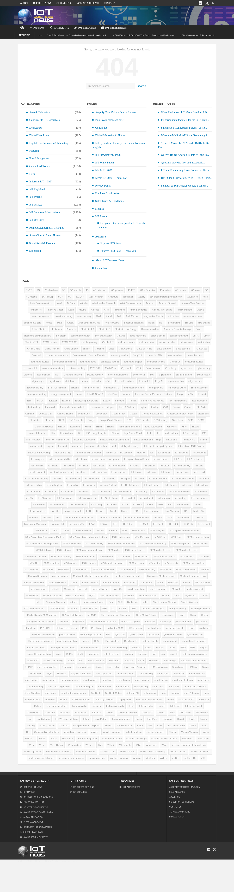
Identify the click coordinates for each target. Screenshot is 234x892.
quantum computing (67, 641)
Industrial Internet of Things (147, 439)
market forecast (90, 582)
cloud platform (164, 348)
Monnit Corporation (52, 595)
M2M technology (147, 569)
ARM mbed (119, 309)
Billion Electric (39, 329)
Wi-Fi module (74, 745)
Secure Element (96, 660)
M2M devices (201, 543)
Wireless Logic (107, 751)
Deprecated (35, 127)
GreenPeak (177, 420)
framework (50, 407)
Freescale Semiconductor (73, 407)
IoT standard (128, 498)
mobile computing (158, 589)
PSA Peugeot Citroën (90, 634)
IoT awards (68, 465)
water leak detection (112, 738)
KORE (136, 511)
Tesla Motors (100, 719)
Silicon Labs (113, 667)
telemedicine (81, 712)
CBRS (196, 335)
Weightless (187, 738)
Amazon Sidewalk (168, 303)
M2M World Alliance (186, 569)
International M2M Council (191, 446)
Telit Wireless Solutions (66, 719)
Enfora (79, 394)
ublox (159, 725)
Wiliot (138, 745)
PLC (84, 628)
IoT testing (96, 504)
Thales (138, 719)
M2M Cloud (176, 537)
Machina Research (37, 576)
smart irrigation (142, 680)
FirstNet (133, 400)
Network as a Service (93, 602)
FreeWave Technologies (102, 407)
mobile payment (195, 589)
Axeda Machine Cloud (89, 322)
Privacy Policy (103, 185)
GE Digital (201, 407)
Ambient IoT (36, 309)
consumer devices (194, 361)
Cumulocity (170, 368)
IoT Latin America (158, 478)
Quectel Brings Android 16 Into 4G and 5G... (185, 154)
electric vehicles (91, 387)
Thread (180, 719)
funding (154, 407)
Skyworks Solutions (81, 673)
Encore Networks (199, 387)
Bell (161, 322)
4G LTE (131, 290)
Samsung (142, 654)
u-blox (140, 725)
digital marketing (184, 374)
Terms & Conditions (179, 812)
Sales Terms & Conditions (109, 201)
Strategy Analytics (105, 699)
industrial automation (84, 439)
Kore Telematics (152, 511)
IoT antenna (81, 459)
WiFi (100, 745)
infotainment (36, 446)
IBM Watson (66, 433)
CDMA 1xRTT (31, 342)
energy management (61, 394)
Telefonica (175, 706)
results (172, 647)
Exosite (106, 400)
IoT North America (130, 485)
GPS (129, 420)
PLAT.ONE (45, 628)
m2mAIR (205, 569)
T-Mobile (36, 706)
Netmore (74, 602)
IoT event (151, 472)
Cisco (111, 348)
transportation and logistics (86, 725)
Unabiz (204, 725)
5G (206, 290)
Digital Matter (203, 374)
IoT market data (34, 485)
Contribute (101, 127)
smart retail (158, 686)
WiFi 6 (110, 745)
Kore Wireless (172, 511)
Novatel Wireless (189, 602)
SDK (80, 660)
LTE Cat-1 (158, 524)
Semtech (128, 660)
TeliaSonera (202, 712)
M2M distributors (44, 550)
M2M (124, 530)
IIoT (159, 433)
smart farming (49, 680)
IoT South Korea (109, 498)
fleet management (178, 400)
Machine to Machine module (161, 576)
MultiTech (129, 595)
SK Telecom (35, 673)
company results (119, 355)
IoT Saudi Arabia (101, 491)
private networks (67, 634)
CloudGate (201, 348)
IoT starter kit (146, 498)
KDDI (88, 511)
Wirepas (137, 758)
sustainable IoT (186, 699)
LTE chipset (204, 524)
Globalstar (35, 420)
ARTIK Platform (185, 309)
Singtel (205, 667)
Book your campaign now (109, 119)
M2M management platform (89, 550)
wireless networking (200, 751)
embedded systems (134, 387)
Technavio (96, 706)
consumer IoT (30, 368)
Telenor (110, 712)
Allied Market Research (103, 303)
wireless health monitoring (58, 751)
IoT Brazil (83, 465)
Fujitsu (143, 407)
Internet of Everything (39, 452)
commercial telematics (57, 355)
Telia (172, 712)
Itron (170, 504)
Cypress (28, 374)
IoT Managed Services (182, 478)
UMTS (192, 725)
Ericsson (126, 394)
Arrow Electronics (138, 309)
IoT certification (117, 465)
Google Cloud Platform (111, 420)
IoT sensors (158, 491)
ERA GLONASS (95, 394)
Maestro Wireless (57, 582)
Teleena (161, 706)
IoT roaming (67, 491)
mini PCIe (118, 589)
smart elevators (197, 673)
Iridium (150, 504)
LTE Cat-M (188, 524)
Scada (70, 660)
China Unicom (71, 348)
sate (163, 654)
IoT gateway (183, 472)
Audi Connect (132, 316)
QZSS (97, 641)
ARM (106, 309)
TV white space (124, 725)
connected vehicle (156, 361)
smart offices (122, 686)
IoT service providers (179, 491)
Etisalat (202, 394)
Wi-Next (89, 745)
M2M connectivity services (121, 543)
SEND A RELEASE (89, 3)
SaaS (80, 654)
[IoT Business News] (36, 15)
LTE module (41, 530)
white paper (203, 738)
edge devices (195, 381)
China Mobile (33, 348)
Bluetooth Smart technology (177, 329)
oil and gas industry (201, 608)
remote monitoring (36, 647)
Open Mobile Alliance (146, 615)
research (160, 647)
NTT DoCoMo (57, 608)
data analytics (44, 374)
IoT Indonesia (73, 478)
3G (63, 290)
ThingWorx (167, 719)
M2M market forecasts (187, 550)
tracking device (46, 725)
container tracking (76, 368)
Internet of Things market (88, 452)
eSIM (191, 394)
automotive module (192, 316)
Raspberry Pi (130, 641)
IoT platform (171, 485)
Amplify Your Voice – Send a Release (115, 112)
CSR (138, 368)
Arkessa (95, 309)
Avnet (49, 322)
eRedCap (112, 394)
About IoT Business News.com (184, 787)
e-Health (97, 381)
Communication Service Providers (90, 355)
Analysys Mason (55, 309)
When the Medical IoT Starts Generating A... (185, 135)
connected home (88, 361)
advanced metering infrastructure (166, 296)
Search (141, 86)
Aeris (205, 296)
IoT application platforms (136, 459)
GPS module (142, 420)
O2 (113, 608)
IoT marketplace (54, 485)
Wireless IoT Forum (86, 751)
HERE (99, 426)
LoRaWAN (200, 517)
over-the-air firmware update (102, 621)
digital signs (38, 381)
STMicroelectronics (81, 699)
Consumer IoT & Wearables (44, 119)
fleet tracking (34, 407)
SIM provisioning (159, 667)
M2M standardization (103, 569)
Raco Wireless (112, 641)
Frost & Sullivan (127, 407)
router (58, 654)
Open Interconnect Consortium (116, 615)
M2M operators (51, 563)
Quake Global (136, 634)
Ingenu (50, 446)
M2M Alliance (138, 530)
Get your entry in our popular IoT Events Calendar (121, 225)
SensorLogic (170, 660)
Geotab (133, 413)
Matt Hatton (146, 582)
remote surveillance (89, 647)
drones (84, 381)
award (59, 322)
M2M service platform (194, 563)
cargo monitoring (138, 335)
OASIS (122, 608)
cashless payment (179, 335)
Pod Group (96, 628)
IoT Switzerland (57, 504)
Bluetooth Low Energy (126, 329)
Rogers (203, 647)
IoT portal (186, 485)
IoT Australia (37, 465)
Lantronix (33, 517)
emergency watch (177, 387)
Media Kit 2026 (103, 170)
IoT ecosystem (118, 472)
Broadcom (61, 335)
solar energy (150, 693)
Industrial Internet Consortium (114, 439)
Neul (111, 602)
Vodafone (29, 738)
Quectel (85, 641)
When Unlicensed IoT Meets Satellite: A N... (185, 112)
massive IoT (130, 582)
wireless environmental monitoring (189, 745)
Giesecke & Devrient (152, 413)
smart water (50, 693)
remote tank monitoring (115, 647)
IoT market (204, 478)
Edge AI (159, 381)
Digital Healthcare (39, 135)
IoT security (141, 491)
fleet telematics (199, 400)
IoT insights (109, 478)
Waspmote (67, 738)
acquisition (128, 296)
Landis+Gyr (199, 511)
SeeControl (114, 660)
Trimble (108, 725)
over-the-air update (130, 621)
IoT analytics (37, 459)
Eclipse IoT (144, 381)
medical (186, 582)
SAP (154, 654)
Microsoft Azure (100, 589)
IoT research (33, 491)
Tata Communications (56, 706)
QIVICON (120, 634)
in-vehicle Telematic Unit (57, 439)
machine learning (60, 576)
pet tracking (29, 628)
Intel (114, 446)
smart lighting (161, 680)
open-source (168, 615)
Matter (160, 582)
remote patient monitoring (62, 647)
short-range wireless (47, 667)
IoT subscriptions (199, 498)
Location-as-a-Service (109, 517)
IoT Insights (61, 28)
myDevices (190, 595)
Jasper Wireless (38, 511)
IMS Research (33, 439)
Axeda (70, 322)
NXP (104, 608)
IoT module (72, 485)
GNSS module (76, 420)
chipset (86, 348)
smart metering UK (84, 686)
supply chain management (149, 699)
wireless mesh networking (152, 751)
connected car (175, 355)
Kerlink (113, 511)
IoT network (89, 485)
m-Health (112, 530)
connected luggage (133, 361)
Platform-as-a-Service (66, 628)
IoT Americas (199, 452)
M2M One (34, 563)
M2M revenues (136, 563)
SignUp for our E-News (181, 802)
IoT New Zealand (108, 485)
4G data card (99, 290)
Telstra (86, 719)
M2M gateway (64, 550)
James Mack (183, 504)
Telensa (161, 712)
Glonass (49, 420)
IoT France (166, 472)
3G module (75, 290)
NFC (120, 602)
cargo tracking (158, 335)
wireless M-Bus (127, 751)
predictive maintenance (43, 634)
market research (111, 582)
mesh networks (38, 589)
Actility (141, 296)
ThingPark (152, 719)
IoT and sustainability (59, 459)
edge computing (176, 381)
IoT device (82, 472)
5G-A (60, 296)
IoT (151, 452)
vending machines (155, 732)
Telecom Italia (146, 706)
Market (74, 582)
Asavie (200, 309)
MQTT (91, 595)
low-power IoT (57, 524)
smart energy (31, 680)
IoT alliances (181, 452)
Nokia (145, 602)
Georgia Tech (118, 413)
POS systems (135, 628)
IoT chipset (149, 465)
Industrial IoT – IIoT (40, 181)
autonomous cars (32, 322)
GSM (190, 420)
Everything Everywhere (86, 400)
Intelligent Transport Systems (159, 446)
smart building (146, 673)
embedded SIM (111, 387)
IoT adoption (164, 452)
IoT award (53, 465)
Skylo (49, 673)
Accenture (113, 296)
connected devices (40, 361)
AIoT (59, 303)
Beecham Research (134, 322)
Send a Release (177, 792)
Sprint (207, 693)
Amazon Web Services (192, 303)
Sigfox (98, 667)
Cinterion (99, 348)
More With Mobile (75, 595)
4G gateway (117, 290)
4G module (180, 290)
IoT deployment (37, 472)
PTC (108, 634)
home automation (153, 426)
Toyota (192, 719)
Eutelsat (66, 400)
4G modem (165, 290)
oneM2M (92, 615)
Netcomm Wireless (55, 602)
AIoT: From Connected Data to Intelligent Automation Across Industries (63, 35)
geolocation (101, 413)
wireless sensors (97, 758)
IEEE (149, 433)
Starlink (63, 699)
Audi (119, 316)
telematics (64, 712)
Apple (71, 309)
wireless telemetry (119, 758)
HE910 (61, 426)
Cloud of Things (144, 348)
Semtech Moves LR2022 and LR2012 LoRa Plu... (183, 145)
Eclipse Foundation (124, 381)
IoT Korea (139, 478)
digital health (165, 374)
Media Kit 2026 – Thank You (111, 177)
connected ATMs (155, 355)
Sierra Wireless (83, 667)
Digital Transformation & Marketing (48, 143)
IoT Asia (178, 459)
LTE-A (55, 530)
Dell (57, 374)
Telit (29, 719)
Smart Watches (32, 693)
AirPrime (71, 303)
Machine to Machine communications (91, 576)
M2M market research (35, 556)
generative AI (84, 413)
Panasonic (149, 621)
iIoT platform (171, 433)
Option (182, 615)
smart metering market (59, 686)
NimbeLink (132, 602)
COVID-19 (95, 368)
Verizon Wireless (189, 732)
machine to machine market (129, 576)
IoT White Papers (116, 28)
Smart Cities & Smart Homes (45, 235)
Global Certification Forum (180, 413)
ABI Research (96, 296)
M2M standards (126, 569)
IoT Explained (87, 28)
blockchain (56, 329)
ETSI (29, 400)
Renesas (136, 647)
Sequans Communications (194, 660)
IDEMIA (115, 433)
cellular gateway (89, 342)
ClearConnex (125, 348)
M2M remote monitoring (112, 563)
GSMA (201, 420)
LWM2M (100, 530)
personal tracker (183, 621)
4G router (195, 290)
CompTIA (137, 355)
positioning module (174, 628)
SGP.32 (29, 667)
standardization (32, 699)
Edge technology (35, 387)
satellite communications (195, 654)
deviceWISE (139, 374)
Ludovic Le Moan (82, 530)
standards (50, 699)
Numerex (72, 608)
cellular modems (126, 342)
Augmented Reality (153, 316)
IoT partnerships (152, 485)
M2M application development (184, 530)
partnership (165, 621)
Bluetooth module (150, 329)
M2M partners (70, 563)
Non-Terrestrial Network (164, 602)
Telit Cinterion (43, 719)
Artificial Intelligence (162, 309)
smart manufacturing (182, 680)
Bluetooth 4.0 (87, 329)
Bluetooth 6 (104, 329)
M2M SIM (48, 569)
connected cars (194, 355)
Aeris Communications (41, 303)
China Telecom (52, 348)
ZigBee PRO (190, 758)
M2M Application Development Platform (45, 537)
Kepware (100, 511)
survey (170, 699)
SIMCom (193, 667)
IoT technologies (78, 504)
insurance (76, 446)
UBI (150, 725)
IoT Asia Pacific (195, 459)
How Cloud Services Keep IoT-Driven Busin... (186, 177)
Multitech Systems (147, 595)
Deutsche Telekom (73, 374)
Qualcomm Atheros (173, 634)
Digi (152, 374)
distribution (70, 381)
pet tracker (201, 621)
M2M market (114, 550)
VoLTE (42, 738)
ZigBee (175, 758)
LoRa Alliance (183, 517)
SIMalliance (178, 667)
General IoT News (39, 166)
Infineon (204, 439)
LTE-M (66, 530)
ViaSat (206, 732)
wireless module (178, 751)
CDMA (207, 335)
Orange (204, 615)
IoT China (134, 465)
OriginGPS (78, 621)
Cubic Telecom (153, 368)
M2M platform (89, 563)
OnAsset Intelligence (72, 615)
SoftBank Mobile (113, 693)
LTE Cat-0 (143, 524)
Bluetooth (71, 329)
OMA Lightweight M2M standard (41, 615)
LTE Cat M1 (128, 524)
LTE (115, 524)
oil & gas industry (177, 608)
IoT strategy (181, 498)
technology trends (115, 706)
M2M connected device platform (42, 543)
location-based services (137, 517)
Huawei (195, 426)
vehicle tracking (133, 732)
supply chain (125, 699)
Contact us (101, 268)
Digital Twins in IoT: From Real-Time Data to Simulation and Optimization (129, 35)
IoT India (57, 478)
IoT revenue (50, 491)
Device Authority (95, 374)
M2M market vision (85, 556)
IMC (204, 433)
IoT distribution (99, 472)
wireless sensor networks (71, 758)
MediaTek (173, 582)
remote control (170, 641)
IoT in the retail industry (36, 478)
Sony (163, 693)
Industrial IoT (172, 439)
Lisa (58, 517)
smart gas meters (69, 680)
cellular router (186, 342)
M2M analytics (157, 530)
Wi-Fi (31, 745)
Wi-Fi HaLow (56, 745)
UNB (27, 732)
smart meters (105, 686)
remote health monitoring (194, 641)
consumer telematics (52, 368)
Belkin (151, 322)
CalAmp (121, 335)
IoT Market (35, 204)
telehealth (50, 712)
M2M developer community (152, 543)
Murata (165, 595)
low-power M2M (76, 524)
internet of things (62, 452)
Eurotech (52, 400)
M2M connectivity (94, 543)
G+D (165, 407)
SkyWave (61, 673)
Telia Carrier (185, 712)
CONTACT (109, 3)
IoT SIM (30, 498)
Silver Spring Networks (135, 667)
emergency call (156, 387)
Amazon (150, 303)
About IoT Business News (109, 260)
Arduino (82, 309)
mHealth (55, 589)
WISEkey (150, 758)
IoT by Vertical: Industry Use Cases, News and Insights (119, 145)
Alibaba (84, 303)
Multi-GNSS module (109, 595)
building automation (80, 335)
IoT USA (137, 504)
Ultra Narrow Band (176, 725)
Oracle (193, 615)
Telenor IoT (147, 712)
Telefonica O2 (33, 712)
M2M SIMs (63, 569)
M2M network (187, 556)
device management (118, 374)
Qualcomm (153, 634)
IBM (53, 433)
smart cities (163, 673)
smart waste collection (195, 686)
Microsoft (83, 589)
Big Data (189, 322)
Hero (32, 173)
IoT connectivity (182, 465)
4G (87, 290)
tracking (31, 725)
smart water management (73, 693)
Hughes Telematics (37, 433)
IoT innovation (92, 478)
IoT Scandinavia (123, 491)
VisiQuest (73, 861)
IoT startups (164, 498)
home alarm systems (129, 426)
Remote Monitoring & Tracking (46, 227)
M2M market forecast (160, 550)
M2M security (171, 563)
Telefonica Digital (193, 706)
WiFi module (125, 745)
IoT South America (87, 498)
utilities (94, 732)
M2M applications (121, 537)
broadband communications (37, 335)
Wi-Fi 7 (42, 745)
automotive (173, 316)
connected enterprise (64, 361)
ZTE (203, 758)
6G (69, 296)
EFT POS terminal (57, 387)
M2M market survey (61, 556)
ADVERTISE (65, 3)
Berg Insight (174, 322)
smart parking (141, 686)
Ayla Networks (112, 322)
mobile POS (32, 595)
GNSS (61, 420)
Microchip (69, 589)
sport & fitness (191, 693)
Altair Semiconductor (130, 303)
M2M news (204, 556)
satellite (174, 654)
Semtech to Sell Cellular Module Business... (184, 185)
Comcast (36, 355)
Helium (88, 426)
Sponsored (35, 250)
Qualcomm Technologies (40, 641)
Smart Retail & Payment (42, 243)
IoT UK (124, 504)
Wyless (163, 758)
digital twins (55, 381)
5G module (31, 296)
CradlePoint (110, 368)
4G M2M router (147, 290)
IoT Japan (125, 478)
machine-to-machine (34, 582)
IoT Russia (83, 491)
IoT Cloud (164, 465)
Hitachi (110, 426)
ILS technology (190, 433)
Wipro (164, 745)
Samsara (128, 654)
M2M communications (198, 537)
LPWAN (104, 524)
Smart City (179, 673)
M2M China (160, 537)
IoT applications (161, 459)
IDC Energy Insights (96, 433)
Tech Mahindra (79, 706)
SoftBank (95, 693)
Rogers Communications (39, 654)
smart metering (35, 686)
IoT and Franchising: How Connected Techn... (186, 170)
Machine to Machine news (193, 576)
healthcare (75, 426)
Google (91, 420)
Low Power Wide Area (35, 524)
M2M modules (142, 556)
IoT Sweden (39, 504)
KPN (186, 511)
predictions (204, 628)
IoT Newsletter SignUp (108, 154)
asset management (41, 316)
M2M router (154, 563)
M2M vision (165, 569)
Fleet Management (39, 158)
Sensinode (154, 660)
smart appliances (125, 673)
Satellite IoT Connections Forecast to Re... (184, 127)
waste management (87, 738)
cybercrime (186, 368)
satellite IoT (33, 660)
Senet (141, 660)
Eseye (180, 394)
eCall (108, 381)
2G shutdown (51, 290)
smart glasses (90, 680)
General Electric (65, 413)
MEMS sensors (203, 582)
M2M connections (72, 543)
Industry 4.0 (189, 439)
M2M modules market (165, 556)
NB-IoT (204, 595)
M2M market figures (135, 550)
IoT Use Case (36, 220)
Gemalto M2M (46, 413)
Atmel (109, 316)
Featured (34, 150)
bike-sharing (204, 322)
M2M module (124, 556)
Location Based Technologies (79, 517)
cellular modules (167, 342)
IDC (79, 433)
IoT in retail (199, 472)
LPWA (92, 524)
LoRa (169, 517)
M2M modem (106, 556)
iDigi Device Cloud (133, 433)
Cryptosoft (126, 368)
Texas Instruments (121, 719)
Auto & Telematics (39, 112)
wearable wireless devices (164, 738)
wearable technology (136, 738)
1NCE (29, 290)
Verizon (172, 732)
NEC (38, 602)
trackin (203, 719)
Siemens (66, 667)
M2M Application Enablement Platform (88, 537)
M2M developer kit (180, 543)
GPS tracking (160, 420)
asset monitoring (64, 316)
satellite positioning (53, 660)
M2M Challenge (142, 537)
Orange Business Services (40, 621)
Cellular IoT (108, 342)
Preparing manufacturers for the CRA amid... (185, 119)
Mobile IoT (177, 589)
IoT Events (101, 216)
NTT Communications (34, 608)
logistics (157, 517)
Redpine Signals (150, 641)
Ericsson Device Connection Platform (153, 394)
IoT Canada (98, 465)
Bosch (199, 329)
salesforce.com (111, 654)
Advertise (100, 236)
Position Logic (154, 628)
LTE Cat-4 (173, 524)
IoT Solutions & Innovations (44, 212)
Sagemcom (93, 654)
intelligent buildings (130, 446)
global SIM (203, 413)
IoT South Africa (65, 498)
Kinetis (124, 511)
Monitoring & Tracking (35, 807)
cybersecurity (203, 368)
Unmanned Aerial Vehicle (46, 732)
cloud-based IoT (184, 348)
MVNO (177, 595)
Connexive (175, 361)
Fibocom (119, 400)
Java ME (54, 511)
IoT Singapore (45, 498)
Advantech (192, 296)
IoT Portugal (202, 485)
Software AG (132, 693)
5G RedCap (47, 296)
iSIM (160, 504)
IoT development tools (61, 472)
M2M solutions (81, 569)
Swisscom (204, 699)
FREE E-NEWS (43, 3)
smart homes (123, 680)
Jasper (197, 504)
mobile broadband (136, 589)
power (192, 628)
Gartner (188, 407)
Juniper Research (72, 511)
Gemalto (29, 413)
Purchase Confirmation (107, 193)
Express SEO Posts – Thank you (118, 250)
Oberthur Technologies (153, 608)
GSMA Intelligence (44, 426)
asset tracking (84, 316)
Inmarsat (62, 446)
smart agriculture (104, 673)
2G (38, 290)
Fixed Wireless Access (152, 400)
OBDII (134, 608)
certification (204, 342)
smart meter (204, 680)
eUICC (40, 400)
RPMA (69, 654)
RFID (183, 647)
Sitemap (99, 208)
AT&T (98, 316)
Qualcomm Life (194, 634)
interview (141, 452)
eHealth (75, 387)
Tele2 (131, 706)
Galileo (176, 407)
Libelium (47, 517)
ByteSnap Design (103, 335)
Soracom (175, 693)
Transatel (64, 725)
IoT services (200, 491)
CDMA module (50, 342)
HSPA (184, 426)
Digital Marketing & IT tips (110, 135)
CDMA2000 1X (69, 342)
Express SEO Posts (110, 243)
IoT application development (105, 459)
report (148, 647)
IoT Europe (136, 472)
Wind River (151, 745)
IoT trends (112, 504)
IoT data (199, 465)
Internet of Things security (119, 452)
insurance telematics (96, 446)
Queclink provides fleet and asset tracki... (183, 162)
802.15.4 (80, 296)
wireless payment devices (41, 758)
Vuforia (53, 738)
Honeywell (172, 426)
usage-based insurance (75, 732)
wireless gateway (32, 751)
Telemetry (97, 712)
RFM (192, 647)
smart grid (107, 680)
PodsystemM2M (115, 628)
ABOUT (24, 3)
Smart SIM (173, 686)
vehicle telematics (112, 732)
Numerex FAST (89, 608)
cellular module (146, 342)
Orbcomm (64, 621)
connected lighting (110, 361)
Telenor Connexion (127, 712)
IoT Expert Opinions (83, 787)
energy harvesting (37, 394)
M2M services (31, 569)
